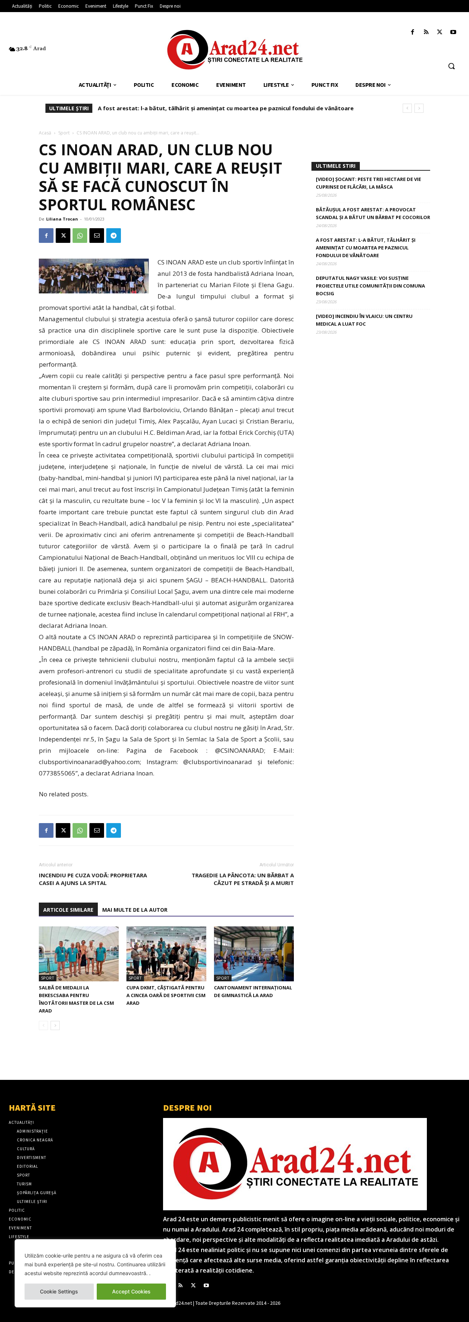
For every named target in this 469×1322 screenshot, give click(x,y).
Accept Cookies (131, 1291)
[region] (95, 1273)
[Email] (96, 235)
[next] (419, 108)
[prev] (407, 108)
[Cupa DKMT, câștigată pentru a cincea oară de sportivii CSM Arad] (166, 953)
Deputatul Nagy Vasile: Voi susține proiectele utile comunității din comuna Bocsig (217, 108)
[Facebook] (412, 32)
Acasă (45, 133)
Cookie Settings (59, 1291)
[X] (440, 32)
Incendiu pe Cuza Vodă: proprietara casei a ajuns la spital (93, 878)
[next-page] (55, 1025)
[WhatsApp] (80, 235)
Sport (64, 133)
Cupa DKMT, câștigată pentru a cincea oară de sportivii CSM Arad (166, 995)
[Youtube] (453, 32)
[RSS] (426, 32)
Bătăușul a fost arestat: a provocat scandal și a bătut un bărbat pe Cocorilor (373, 213)
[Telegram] (113, 235)
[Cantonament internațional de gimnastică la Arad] (254, 953)
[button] (451, 66)
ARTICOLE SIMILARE (68, 909)
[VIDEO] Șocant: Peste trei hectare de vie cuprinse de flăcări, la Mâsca (368, 183)
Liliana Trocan (62, 219)
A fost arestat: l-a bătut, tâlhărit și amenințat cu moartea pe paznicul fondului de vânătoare (366, 248)
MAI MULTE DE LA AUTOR (134, 909)
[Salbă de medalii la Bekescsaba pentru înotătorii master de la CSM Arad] (79, 953)
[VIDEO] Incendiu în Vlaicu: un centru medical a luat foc (364, 320)
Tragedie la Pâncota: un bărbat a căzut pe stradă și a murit (243, 878)
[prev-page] (43, 1025)
